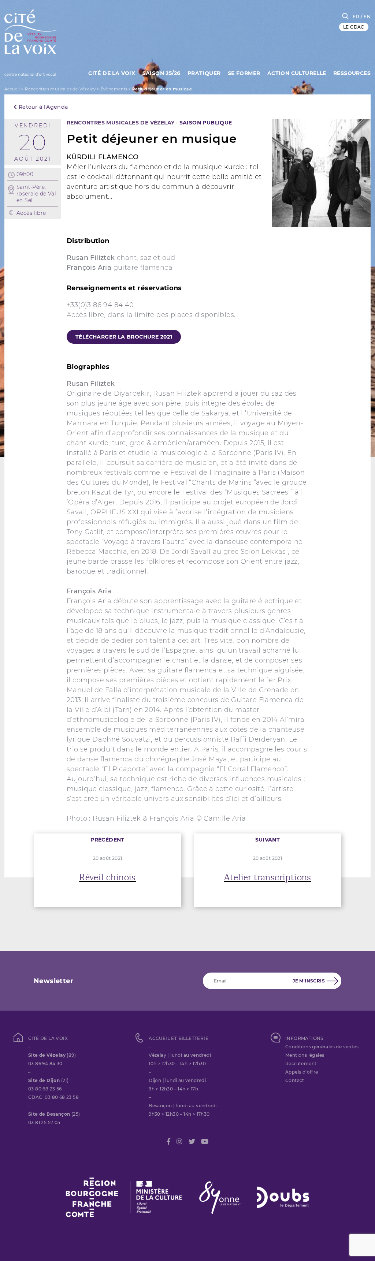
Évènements (114, 89)
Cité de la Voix (111, 73)
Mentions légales (304, 1055)
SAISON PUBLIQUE (205, 122)
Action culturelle (296, 73)
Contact (294, 1080)
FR (356, 16)
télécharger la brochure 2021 (123, 336)
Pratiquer (204, 73)
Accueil (12, 89)
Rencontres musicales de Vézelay (60, 89)
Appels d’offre (301, 1072)
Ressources (352, 73)
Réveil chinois (107, 877)
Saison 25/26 (161, 73)
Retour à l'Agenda (42, 107)
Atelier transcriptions (267, 877)
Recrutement (300, 1063)
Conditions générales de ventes (322, 1046)
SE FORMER (244, 73)
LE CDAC (353, 27)
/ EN (366, 16)
